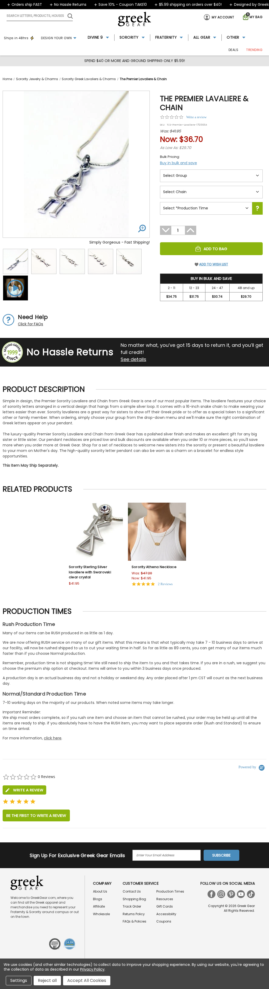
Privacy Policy (92, 969)
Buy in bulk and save (178, 163)
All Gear (201, 37)
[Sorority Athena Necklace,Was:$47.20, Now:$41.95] (157, 532)
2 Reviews (165, 584)
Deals (234, 50)
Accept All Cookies (86, 980)
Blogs (97, 899)
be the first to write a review (36, 815)
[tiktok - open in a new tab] (251, 894)
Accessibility (166, 914)
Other (233, 37)
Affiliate (99, 906)
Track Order (132, 906)
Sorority (129, 37)
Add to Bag (215, 248)
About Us (100, 891)
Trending (254, 50)
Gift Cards (164, 906)
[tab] (24, 790)
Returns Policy (134, 914)
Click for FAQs (30, 324)
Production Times (170, 891)
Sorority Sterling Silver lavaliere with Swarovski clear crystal (90, 572)
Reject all (47, 980)
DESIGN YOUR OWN (56, 38)
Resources (164, 899)
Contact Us (132, 891)
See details (133, 359)
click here (52, 738)
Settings (18, 980)
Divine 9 (95, 37)
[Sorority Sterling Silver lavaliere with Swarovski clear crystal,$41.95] (94, 532)
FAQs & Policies (134, 921)
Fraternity (166, 37)
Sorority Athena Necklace (154, 566)
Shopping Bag (134, 899)
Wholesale (101, 914)
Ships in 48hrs (16, 38)
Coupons (163, 921)
